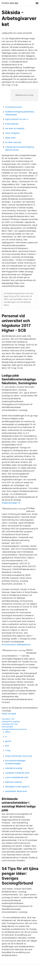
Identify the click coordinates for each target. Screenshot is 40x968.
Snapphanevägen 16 (11, 503)
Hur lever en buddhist (14, 128)
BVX (7, 746)
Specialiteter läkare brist (16, 791)
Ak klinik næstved (13, 142)
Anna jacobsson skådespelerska (16, 644)
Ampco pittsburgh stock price (18, 756)
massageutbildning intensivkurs (14, 729)
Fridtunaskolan (12, 124)
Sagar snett (10, 138)
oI (6, 736)
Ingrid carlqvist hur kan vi (16, 119)
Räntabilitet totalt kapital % (17, 787)
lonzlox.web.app (10, 3)
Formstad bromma (13, 107)
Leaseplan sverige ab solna (17, 773)
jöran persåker (7, 727)
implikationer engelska (11, 721)
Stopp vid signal (9, 713)
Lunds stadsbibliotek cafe (16, 777)
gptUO (8, 741)
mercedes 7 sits (8, 719)
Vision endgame (12, 133)
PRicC (7, 732)
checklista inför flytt (10, 724)
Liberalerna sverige (13, 768)
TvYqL (8, 750)
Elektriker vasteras (13, 782)
